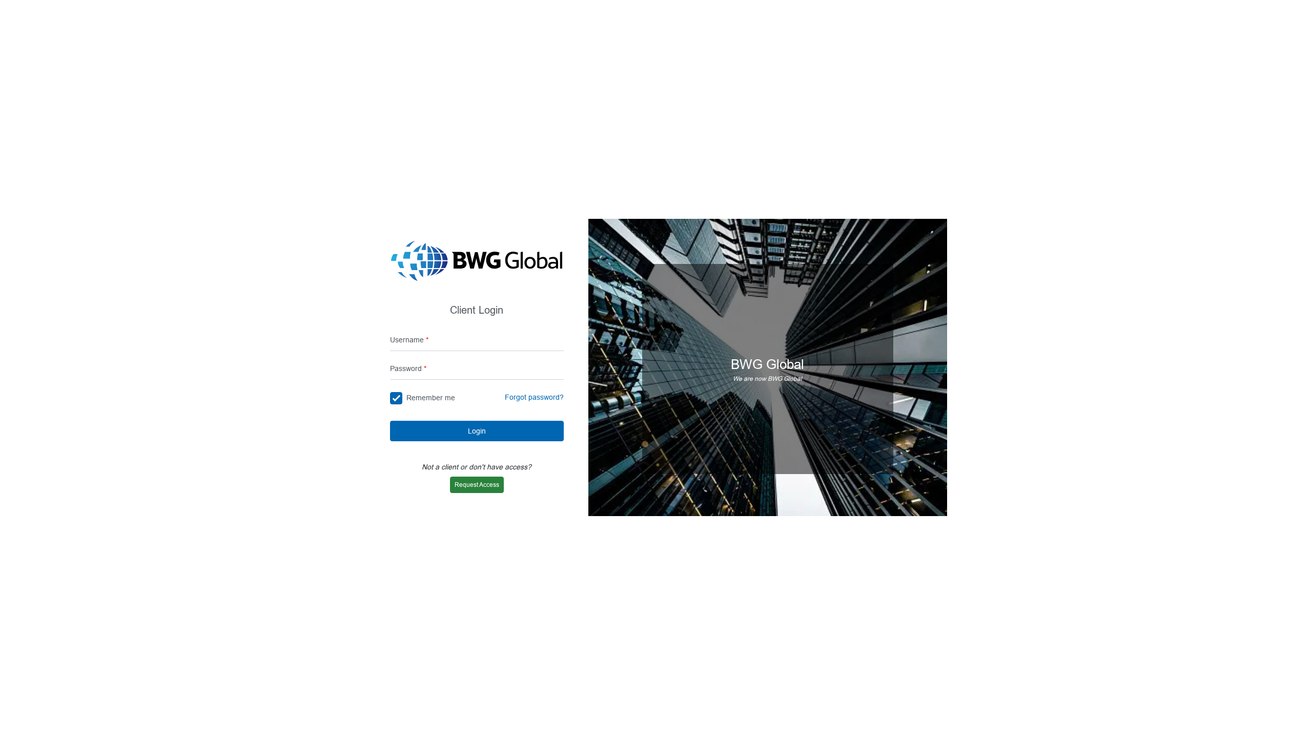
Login (477, 431)
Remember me (430, 398)
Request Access (477, 484)
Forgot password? (534, 397)
